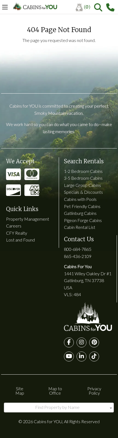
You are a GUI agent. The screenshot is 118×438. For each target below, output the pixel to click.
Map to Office (55, 390)
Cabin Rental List (79, 227)
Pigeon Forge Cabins (83, 220)
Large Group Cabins (82, 185)
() (87, 7)
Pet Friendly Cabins (82, 206)
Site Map (19, 390)
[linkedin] (81, 356)
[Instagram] (81, 342)
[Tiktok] (94, 356)
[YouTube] (69, 356)
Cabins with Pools (80, 199)
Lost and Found (20, 239)
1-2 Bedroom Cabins (83, 171)
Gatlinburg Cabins (80, 213)
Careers (13, 225)
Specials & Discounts (83, 192)
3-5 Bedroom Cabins (83, 178)
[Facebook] (69, 342)
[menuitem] (85, 7)
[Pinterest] (94, 342)
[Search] (98, 7)
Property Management (27, 218)
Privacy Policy (94, 390)
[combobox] (59, 407)
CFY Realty (16, 232)
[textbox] (59, 407)
